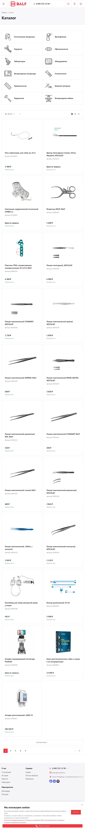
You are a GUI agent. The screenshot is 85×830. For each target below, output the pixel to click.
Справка (29, 768)
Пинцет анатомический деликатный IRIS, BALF (20, 435)
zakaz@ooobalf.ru (58, 773)
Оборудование (61, 61)
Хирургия (18, 49)
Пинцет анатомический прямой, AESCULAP (60, 322)
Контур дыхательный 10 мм (58, 603)
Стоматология (60, 73)
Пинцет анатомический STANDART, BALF (63, 434)
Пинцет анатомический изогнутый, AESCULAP (61, 547)
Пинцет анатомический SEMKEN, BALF (20, 378)
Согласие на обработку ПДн (35, 820)
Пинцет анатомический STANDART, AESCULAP (19, 322)
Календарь (6, 791)
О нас (4, 768)
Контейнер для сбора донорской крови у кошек (21, 604)
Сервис (28, 772)
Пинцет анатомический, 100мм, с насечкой (18, 547)
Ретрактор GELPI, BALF (56, 209)
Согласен (76, 812)
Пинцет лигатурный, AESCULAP (59, 265)
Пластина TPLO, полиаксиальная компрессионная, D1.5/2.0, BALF (18, 266)
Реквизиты (30, 779)
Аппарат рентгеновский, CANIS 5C (19, 715)
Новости (5, 779)
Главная (4, 12)
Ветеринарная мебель (64, 98)
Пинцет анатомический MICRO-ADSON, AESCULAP (63, 379)
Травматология (20, 86)
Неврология (19, 98)
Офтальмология (61, 49)
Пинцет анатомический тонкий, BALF (20, 490)
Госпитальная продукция (24, 37)
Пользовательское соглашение (54, 820)
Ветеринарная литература (25, 73)
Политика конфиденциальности (14, 820)
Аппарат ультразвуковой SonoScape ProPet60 (20, 660)
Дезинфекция (60, 37)
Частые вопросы (32, 775)
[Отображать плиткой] (72, 114)
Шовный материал (62, 86)
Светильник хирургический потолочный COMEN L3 (21, 210)
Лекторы (5, 794)
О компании (6, 772)
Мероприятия (7, 787)
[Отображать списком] (75, 114)
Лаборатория (19, 61)
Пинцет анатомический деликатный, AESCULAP (62, 491)
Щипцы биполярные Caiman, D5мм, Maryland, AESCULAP (61, 154)
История (5, 775)
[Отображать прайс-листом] (78, 114)
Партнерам (6, 782)
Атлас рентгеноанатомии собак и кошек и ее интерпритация (63, 660)
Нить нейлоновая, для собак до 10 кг (20, 153)
